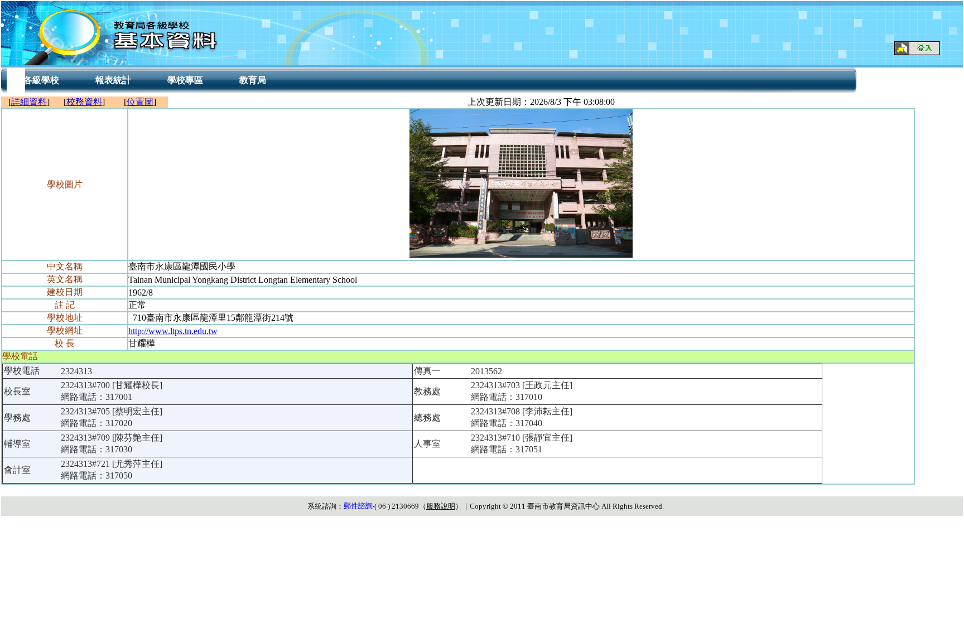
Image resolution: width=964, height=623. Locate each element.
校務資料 (84, 102)
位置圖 (140, 102)
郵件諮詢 (358, 505)
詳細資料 (29, 102)
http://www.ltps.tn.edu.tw (173, 331)
